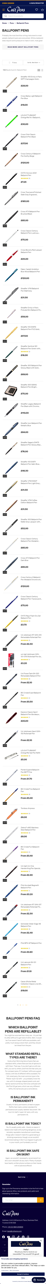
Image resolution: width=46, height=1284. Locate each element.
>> (26, 1005)
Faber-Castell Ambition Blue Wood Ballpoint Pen (30, 270)
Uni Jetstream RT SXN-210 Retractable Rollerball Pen (31, 636)
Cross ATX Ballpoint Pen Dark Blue (30, 559)
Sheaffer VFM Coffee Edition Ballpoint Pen (29, 501)
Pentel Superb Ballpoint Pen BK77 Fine (30, 771)
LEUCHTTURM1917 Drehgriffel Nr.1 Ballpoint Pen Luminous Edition (30, 116)
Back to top (22, 1177)
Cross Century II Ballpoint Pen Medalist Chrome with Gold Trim (31, 578)
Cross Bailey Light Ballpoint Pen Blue (31, 97)
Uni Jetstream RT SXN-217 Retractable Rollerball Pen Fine (31, 905)
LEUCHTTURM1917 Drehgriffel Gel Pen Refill (30, 751)
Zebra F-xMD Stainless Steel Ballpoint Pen (30, 828)
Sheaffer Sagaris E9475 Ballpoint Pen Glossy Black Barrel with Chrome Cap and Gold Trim (31, 443)
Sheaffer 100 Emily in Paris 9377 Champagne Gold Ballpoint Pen (31, 78)
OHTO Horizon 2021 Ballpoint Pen (29, 174)
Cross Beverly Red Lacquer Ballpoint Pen (31, 251)
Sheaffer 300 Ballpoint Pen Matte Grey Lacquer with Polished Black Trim (31, 520)
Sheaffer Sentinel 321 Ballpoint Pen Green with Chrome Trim (30, 347)
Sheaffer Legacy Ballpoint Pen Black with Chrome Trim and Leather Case (31, 405)
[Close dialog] (41, 1241)
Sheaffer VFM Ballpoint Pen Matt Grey (30, 289)
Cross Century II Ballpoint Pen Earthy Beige (30, 155)
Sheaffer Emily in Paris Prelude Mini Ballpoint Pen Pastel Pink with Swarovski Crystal (31, 308)
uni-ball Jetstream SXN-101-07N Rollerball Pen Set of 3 (31, 655)
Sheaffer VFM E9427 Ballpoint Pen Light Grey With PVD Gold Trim (30, 482)
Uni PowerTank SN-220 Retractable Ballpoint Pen (31, 674)
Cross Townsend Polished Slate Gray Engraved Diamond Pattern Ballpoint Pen (31, 193)
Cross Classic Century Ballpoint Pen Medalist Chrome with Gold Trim (30, 540)
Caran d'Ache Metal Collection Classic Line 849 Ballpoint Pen (31, 982)
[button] (42, 9)
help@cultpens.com (14, 1231)
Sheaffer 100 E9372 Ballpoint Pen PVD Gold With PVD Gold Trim (30, 328)
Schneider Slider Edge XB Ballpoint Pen (31, 925)
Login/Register (36, 3)
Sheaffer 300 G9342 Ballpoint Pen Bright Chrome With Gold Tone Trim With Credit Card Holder (30, 386)
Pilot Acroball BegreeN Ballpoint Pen (30, 886)
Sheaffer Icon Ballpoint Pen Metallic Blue (31, 424)
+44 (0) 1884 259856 (15, 1227)
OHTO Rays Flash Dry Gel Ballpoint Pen (31, 617)
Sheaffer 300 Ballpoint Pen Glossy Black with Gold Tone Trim (31, 366)
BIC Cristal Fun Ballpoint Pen (30, 848)
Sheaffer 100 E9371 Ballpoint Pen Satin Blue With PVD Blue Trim (30, 463)
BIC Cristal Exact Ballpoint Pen (31, 694)
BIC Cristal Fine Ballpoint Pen (30, 790)
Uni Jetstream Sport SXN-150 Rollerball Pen (31, 732)
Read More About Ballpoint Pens (23, 47)
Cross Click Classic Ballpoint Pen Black (28, 135)
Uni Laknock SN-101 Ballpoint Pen (28, 963)
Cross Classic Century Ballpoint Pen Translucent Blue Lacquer (31, 597)
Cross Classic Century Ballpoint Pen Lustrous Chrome (30, 232)
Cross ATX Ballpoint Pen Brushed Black (30, 212)
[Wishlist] (37, 10)
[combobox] (23, 16)
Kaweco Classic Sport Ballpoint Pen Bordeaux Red (30, 713)
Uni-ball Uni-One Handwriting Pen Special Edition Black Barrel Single (31, 867)
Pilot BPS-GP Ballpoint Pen (31, 943)
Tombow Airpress (28, 808)
